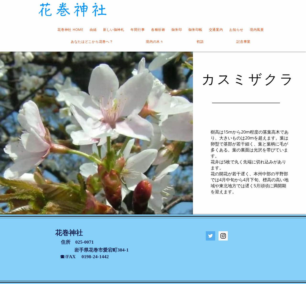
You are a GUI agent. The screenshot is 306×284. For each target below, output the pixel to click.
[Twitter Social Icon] (210, 236)
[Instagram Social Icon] (223, 236)
